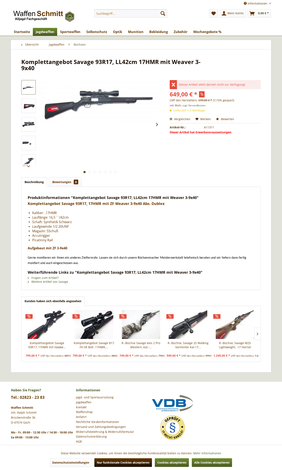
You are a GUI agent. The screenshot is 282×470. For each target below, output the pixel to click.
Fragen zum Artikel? (45, 278)
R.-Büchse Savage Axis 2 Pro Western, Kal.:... (141, 345)
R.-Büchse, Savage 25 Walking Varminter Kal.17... (188, 345)
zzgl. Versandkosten (193, 105)
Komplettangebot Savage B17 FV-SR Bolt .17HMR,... (94, 345)
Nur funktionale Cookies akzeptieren (123, 462)
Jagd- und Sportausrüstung (95, 397)
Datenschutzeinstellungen (70, 462)
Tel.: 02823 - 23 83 (28, 397)
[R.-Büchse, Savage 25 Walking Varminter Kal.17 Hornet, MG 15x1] (188, 324)
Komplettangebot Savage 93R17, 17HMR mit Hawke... (47, 345)
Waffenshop (84, 412)
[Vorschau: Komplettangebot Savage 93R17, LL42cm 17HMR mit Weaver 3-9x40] (28, 87)
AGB (79, 441)
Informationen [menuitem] (257, 3)
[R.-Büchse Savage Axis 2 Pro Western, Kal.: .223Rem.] (141, 324)
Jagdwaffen (83, 402)
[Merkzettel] (213, 13)
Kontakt (81, 407)
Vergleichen (181, 119)
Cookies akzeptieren (171, 462)
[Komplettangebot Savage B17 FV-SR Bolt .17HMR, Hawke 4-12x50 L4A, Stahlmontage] (94, 324)
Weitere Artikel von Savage (49, 282)
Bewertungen (64, 182)
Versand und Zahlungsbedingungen (101, 427)
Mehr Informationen (207, 453)
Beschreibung (34, 182)
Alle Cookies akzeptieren (212, 462)
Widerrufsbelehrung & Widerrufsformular (105, 432)
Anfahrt (81, 417)
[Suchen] (163, 13)
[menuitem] (130, 13)
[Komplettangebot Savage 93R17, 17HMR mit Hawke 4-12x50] (47, 324)
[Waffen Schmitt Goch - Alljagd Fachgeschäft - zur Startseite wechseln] (44, 17)
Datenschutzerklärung (91, 436)
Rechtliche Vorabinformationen (97, 422)
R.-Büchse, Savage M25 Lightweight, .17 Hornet (235, 345)
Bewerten (227, 119)
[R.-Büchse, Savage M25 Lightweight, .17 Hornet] (234, 324)
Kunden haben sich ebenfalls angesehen (53, 301)
